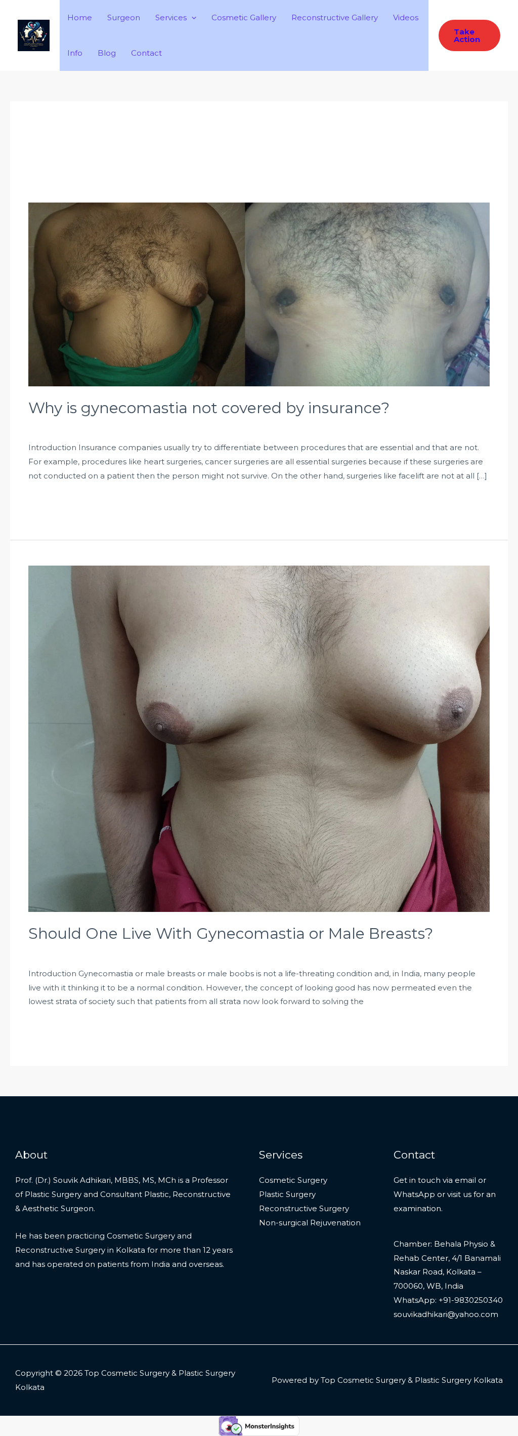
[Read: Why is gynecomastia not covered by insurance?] (259, 294)
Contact (146, 53)
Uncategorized (135, 426)
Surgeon (123, 17)
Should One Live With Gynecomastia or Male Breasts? (230, 933)
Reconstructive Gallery (334, 17)
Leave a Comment (64, 426)
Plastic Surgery (287, 1194)
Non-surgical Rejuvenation (310, 1222)
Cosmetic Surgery (293, 1180)
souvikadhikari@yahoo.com (446, 1314)
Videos (405, 17)
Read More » (52, 502)
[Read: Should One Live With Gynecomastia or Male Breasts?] (259, 738)
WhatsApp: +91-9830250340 (448, 1300)
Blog (107, 53)
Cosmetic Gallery (243, 17)
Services (171, 17)
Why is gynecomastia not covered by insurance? (209, 407)
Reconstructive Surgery (304, 1208)
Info (74, 53)
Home (79, 17)
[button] (191, 17)
